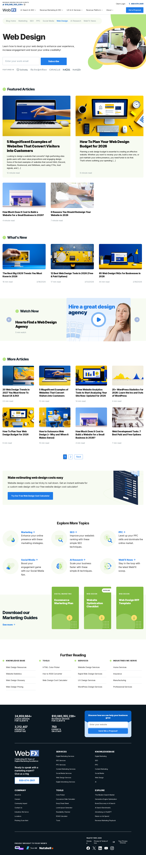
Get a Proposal (135, 10)
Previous (9, 319)
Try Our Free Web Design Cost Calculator (30, 496)
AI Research (75, 21)
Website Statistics (14, 674)
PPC (38, 21)
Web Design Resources (16, 667)
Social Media (48, 21)
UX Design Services (86, 680)
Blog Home (11, 21)
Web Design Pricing (14, 687)
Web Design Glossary (15, 680)
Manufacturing (119, 680)
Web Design (62, 21)
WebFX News (90, 21)
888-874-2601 (137, 4)
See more (8, 624)
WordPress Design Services (90, 687)
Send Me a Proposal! (107, 731)
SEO (32, 21)
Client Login (120, 4)
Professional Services (122, 687)
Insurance (117, 674)
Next (137, 319)
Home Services (119, 667)
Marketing (22, 21)
